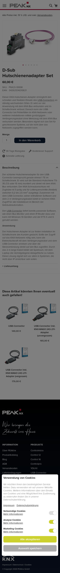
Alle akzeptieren (30, 539)
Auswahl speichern (30, 548)
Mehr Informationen (13, 514)
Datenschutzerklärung (27, 505)
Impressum (8, 505)
